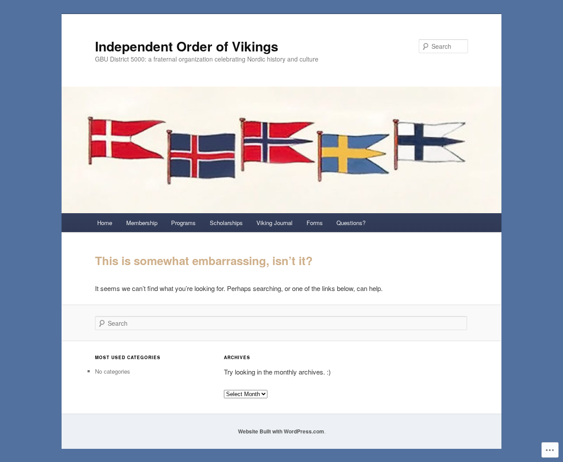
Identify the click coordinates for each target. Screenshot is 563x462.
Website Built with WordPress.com (281, 431)
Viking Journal (274, 222)
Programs (183, 222)
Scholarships (226, 222)
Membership (141, 222)
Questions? (351, 222)
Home (104, 222)
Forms (315, 222)
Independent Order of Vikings (186, 45)
